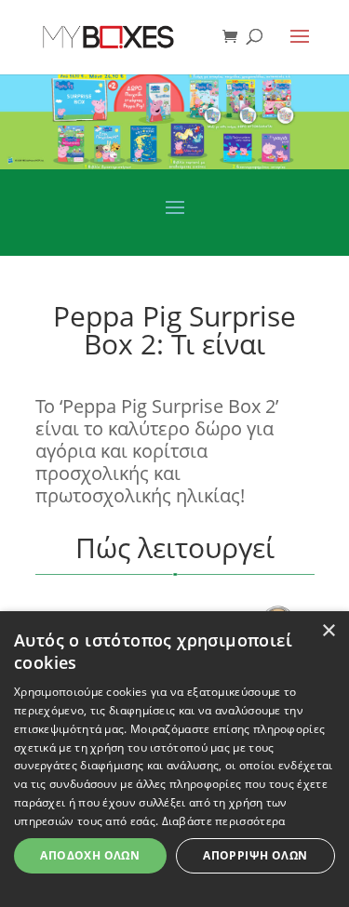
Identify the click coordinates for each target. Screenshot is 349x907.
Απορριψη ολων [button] (255, 855)
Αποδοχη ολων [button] (90, 855)
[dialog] (174, 759)
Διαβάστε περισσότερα (224, 821)
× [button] (328, 631)
